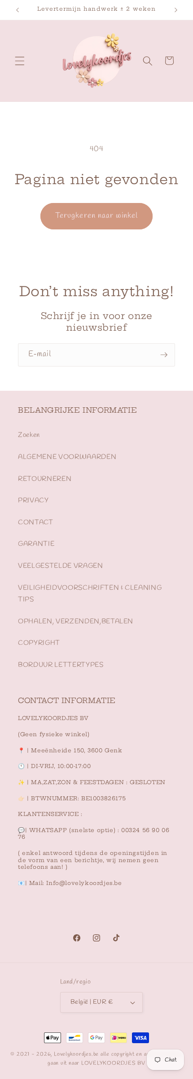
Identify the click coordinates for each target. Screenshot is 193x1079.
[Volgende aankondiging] (176, 10)
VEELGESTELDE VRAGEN (60, 565)
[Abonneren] (164, 355)
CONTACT (35, 522)
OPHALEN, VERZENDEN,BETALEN (75, 621)
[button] (20, 60)
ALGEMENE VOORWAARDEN (67, 457)
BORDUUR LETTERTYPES (61, 664)
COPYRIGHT (39, 643)
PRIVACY (33, 500)
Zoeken (29, 435)
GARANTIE (36, 544)
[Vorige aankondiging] (17, 10)
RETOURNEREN (44, 479)
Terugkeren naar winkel (96, 216)
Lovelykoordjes (73, 1054)
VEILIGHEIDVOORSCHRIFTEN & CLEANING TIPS (90, 593)
